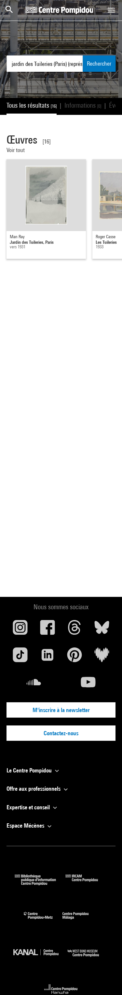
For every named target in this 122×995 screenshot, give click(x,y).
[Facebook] (47, 630)
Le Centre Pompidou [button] (30, 770)
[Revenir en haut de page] (106, 979)
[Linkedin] (47, 657)
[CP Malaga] (80, 921)
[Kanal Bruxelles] (40, 958)
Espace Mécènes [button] (26, 825)
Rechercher (99, 63)
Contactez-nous (61, 733)
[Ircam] (86, 883)
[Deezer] (101, 657)
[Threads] (74, 630)
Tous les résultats (32, 105)
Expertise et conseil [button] (29, 807)
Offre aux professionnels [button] (34, 788)
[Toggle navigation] (111, 10)
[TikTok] (20, 657)
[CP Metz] (43, 921)
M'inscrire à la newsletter (61, 710)
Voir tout (16, 150)
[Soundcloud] (34, 684)
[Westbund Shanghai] (88, 958)
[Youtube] (88, 684)
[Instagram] (20, 630)
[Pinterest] (74, 657)
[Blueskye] (101, 630)
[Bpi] (40, 883)
